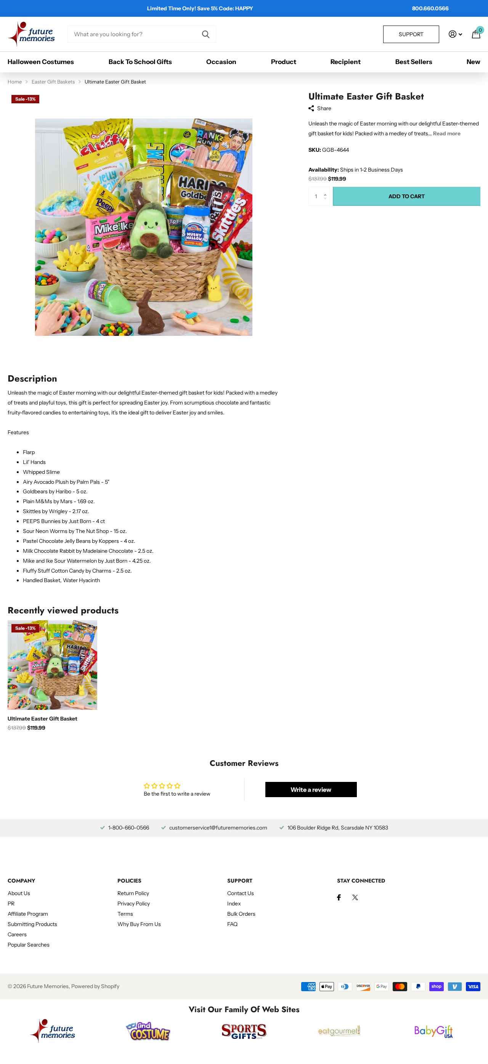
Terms (125, 913)
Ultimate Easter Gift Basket (42, 718)
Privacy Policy (133, 903)
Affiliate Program (28, 913)
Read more (447, 133)
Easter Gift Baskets (53, 82)
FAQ (232, 924)
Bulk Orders (241, 913)
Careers (17, 934)
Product (283, 62)
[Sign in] (455, 34)
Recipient (346, 62)
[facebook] (339, 897)
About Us (19, 893)
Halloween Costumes (41, 62)
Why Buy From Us (139, 924)
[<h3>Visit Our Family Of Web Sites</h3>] (52, 1031)
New (473, 62)
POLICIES (129, 880)
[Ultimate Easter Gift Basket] (52, 665)
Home (15, 82)
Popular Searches (29, 944)
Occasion (221, 62)
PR (11, 903)
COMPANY (21, 880)
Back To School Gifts (140, 62)
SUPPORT (239, 880)
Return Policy (133, 893)
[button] (327, 189)
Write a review (311, 789)
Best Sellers (413, 62)
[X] (355, 897)
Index (234, 903)
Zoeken (205, 34)
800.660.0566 (430, 8)
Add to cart (406, 196)
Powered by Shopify (95, 986)
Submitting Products (32, 924)
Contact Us (240, 893)
